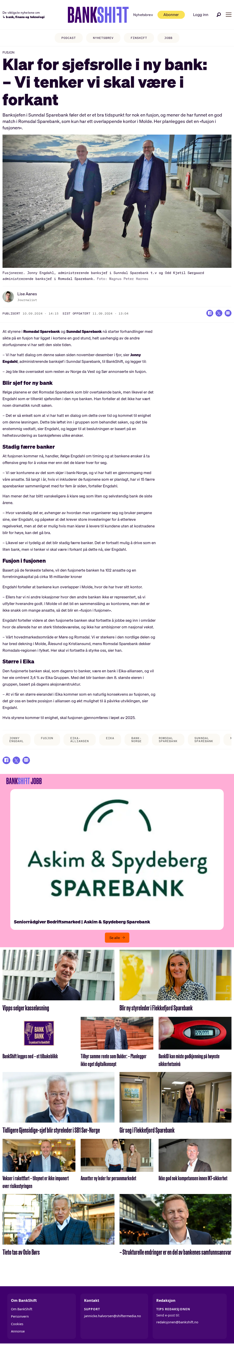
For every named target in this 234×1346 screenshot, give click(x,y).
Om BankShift (21, 1309)
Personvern (20, 1316)
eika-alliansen (79, 739)
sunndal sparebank (203, 739)
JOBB (168, 38)
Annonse (18, 1331)
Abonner (171, 14)
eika (110, 738)
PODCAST (68, 38)
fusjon (47, 738)
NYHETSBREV (103, 38)
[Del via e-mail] (228, 313)
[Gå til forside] (98, 14)
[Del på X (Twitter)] (218, 313)
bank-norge (136, 739)
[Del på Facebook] (209, 313)
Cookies (17, 1324)
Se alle (114, 937)
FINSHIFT (139, 38)
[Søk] (219, 14)
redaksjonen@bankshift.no (177, 1322)
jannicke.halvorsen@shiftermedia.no (112, 1316)
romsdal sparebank (168, 739)
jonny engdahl (16, 739)
